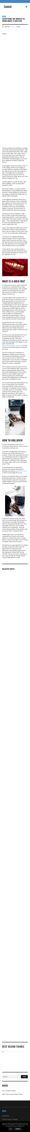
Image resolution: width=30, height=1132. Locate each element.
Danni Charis (7, 26)
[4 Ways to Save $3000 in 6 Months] (13, 867)
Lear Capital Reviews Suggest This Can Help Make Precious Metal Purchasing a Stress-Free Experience (14, 807)
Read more (18, 1128)
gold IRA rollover (21, 471)
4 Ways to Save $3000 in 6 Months (10, 923)
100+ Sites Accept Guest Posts (12, 1094)
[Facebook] (10, 1)
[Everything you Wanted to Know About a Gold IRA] (15, 88)
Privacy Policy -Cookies (9, 1119)
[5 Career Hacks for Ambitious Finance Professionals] (13, 982)
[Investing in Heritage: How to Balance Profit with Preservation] (13, 632)
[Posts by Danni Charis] (3, 27)
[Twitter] (14, 1)
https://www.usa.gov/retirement (12, 345)
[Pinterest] (12, 1)
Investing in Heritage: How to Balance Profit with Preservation (14, 689)
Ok (10, 1128)
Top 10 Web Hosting (8, 1091)
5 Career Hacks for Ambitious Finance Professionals (11, 1039)
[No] (28, 1127)
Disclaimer (5, 1116)
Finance (4, 16)
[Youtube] (17, 1)
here (3, 233)
